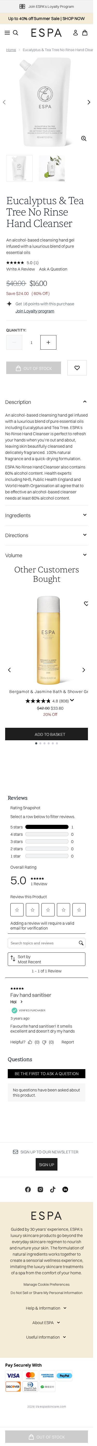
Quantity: (16, 330)
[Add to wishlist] (77, 368)
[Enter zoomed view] (84, 138)
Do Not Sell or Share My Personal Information (47, 1293)
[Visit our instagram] (40, 1189)
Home (11, 49)
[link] (75, 32)
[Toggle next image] (89, 102)
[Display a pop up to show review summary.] (72, 700)
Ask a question (53, 269)
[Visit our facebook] (28, 1189)
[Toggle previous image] (4, 102)
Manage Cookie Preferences (47, 1284)
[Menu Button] (5, 32)
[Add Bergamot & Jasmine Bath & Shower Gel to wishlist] (86, 603)
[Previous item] (9, 670)
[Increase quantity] (48, 342)
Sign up (46, 1164)
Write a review (20, 269)
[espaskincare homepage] (46, 33)
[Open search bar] (15, 32)
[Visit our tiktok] (53, 1189)
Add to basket (50, 734)
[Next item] (84, 670)
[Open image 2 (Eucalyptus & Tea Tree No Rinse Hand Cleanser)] (52, 168)
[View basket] (85, 32)
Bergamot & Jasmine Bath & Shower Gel (50, 691)
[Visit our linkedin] (65, 1189)
